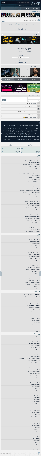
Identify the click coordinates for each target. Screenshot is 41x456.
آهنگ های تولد (7, 79)
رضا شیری (3, 128)
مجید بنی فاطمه (8, 134)
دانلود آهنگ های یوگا (35, 436)
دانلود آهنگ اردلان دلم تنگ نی (34, 229)
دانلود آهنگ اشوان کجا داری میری (34, 343)
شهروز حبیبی (9, 131)
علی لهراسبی (16, 133)
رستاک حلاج (9, 128)
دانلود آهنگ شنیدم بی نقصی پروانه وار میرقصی (32, 220)
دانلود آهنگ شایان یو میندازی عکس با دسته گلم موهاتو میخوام (29, 190)
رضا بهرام (6, 128)
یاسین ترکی (20, 141)
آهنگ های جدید (34, 79)
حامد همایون (7, 127)
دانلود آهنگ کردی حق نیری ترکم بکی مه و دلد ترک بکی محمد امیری (29, 358)
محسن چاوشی (28, 136)
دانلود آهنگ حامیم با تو (35, 243)
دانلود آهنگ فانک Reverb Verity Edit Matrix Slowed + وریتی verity (28, 225)
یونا (13, 141)
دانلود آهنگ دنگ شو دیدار (35, 369)
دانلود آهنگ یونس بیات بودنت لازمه (33, 265)
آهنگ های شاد (20, 79)
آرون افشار (31, 125)
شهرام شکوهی (17, 131)
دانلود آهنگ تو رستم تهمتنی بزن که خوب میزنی (32, 275)
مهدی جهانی (33, 139)
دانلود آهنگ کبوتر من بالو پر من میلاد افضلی (32, 362)
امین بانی (3, 125)
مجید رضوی (37, 136)
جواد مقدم (14, 127)
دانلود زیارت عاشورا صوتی (35, 320)
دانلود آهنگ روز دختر (35, 399)
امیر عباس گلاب (11, 125)
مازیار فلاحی (15, 134)
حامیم (3, 127)
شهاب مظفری (21, 131)
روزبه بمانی (30, 130)
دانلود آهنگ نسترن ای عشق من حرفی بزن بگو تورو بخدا (30, 192)
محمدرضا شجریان (36, 137)
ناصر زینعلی (34, 141)
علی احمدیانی (33, 133)
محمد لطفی (6, 136)
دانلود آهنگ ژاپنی (36, 429)
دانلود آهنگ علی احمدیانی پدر (34, 339)
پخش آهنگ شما (26, 8)
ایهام (34, 127)
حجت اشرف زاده (37, 128)
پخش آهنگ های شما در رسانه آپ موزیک (9, 5)
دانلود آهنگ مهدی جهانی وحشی (34, 352)
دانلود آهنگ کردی (36, 449)
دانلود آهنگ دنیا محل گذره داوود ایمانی (33, 367)
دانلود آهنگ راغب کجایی (35, 356)
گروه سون (19, 134)
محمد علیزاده (10, 136)
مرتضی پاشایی (23, 137)
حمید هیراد (15, 128)
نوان (31, 141)
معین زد (3, 137)
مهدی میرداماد (21, 139)
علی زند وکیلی (24, 133)
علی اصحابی (28, 133)
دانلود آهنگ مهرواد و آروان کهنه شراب (33, 188)
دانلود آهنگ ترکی (36, 397)
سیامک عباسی (15, 130)
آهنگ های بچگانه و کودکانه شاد (34, 408)
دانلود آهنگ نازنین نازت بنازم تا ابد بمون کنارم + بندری (31, 209)
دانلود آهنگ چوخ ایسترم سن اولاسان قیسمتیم (32, 160)
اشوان (14, 125)
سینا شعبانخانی (29, 131)
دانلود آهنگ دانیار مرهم (35, 183)
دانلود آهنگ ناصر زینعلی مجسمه (34, 286)
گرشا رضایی (22, 134)
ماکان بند (12, 134)
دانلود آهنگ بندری (36, 421)
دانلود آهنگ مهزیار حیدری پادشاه (34, 373)
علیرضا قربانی (37, 134)
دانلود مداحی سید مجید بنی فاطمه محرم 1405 (32, 303)
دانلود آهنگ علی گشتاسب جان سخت (33, 181)
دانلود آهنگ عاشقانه (36, 390)
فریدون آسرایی (27, 134)
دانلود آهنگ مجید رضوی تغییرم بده (33, 278)
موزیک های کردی (36, 418)
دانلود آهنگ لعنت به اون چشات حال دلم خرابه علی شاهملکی (30, 158)
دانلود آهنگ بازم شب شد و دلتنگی (34, 162)
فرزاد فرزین (30, 134)
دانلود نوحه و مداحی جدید (35, 393)
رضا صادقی (37, 130)
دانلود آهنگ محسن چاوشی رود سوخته (33, 247)
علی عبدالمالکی (20, 133)
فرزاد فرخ (34, 134)
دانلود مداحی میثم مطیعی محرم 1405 (33, 305)
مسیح (5, 137)
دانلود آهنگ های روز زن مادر (34, 406)
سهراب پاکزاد (19, 130)
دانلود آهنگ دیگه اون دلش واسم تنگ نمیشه (32, 212)
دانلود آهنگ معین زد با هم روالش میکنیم (33, 273)
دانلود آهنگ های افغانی (35, 412)
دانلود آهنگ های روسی (35, 425)
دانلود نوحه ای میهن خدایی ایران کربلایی (33, 284)
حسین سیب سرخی (31, 128)
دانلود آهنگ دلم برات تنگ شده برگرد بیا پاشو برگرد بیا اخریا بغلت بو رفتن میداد (27, 173)
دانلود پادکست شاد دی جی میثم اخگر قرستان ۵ (32, 194)
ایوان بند (32, 127)
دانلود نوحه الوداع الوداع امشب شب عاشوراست (32, 314)
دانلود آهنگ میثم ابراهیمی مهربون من (33, 263)
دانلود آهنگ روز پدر (36, 395)
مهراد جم (13, 139)
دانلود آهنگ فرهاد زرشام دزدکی (34, 199)
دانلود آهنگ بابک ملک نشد (35, 179)
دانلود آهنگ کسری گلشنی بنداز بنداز (33, 371)
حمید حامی (27, 128)
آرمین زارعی (35, 125)
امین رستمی (37, 127)
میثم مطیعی (5, 139)
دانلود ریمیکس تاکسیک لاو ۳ (34, 175)
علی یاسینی (12, 133)
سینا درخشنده (33, 131)
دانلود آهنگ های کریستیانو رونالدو (34, 214)
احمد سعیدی (18, 125)
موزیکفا (30, 145)
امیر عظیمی (6, 125)
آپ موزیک (35, 3)
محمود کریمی (27, 137)
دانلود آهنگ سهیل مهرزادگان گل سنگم (33, 280)
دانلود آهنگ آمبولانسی (35, 444)
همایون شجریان (28, 141)
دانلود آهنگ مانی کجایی (35, 345)
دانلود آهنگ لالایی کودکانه (35, 384)
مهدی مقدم (25, 139)
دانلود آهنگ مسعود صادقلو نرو (33, 19)
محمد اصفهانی (14, 136)
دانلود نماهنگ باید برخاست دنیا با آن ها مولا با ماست (31, 296)
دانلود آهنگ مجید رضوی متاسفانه (34, 288)
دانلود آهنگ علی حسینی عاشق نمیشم (33, 341)
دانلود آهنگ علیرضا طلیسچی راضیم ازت (33, 377)
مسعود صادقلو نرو (20, 61)
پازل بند (17, 127)
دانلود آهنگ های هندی (35, 442)
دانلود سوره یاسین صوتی (35, 322)
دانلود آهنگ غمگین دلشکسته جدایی (33, 416)
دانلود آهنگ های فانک (35, 403)
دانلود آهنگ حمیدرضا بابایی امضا (34, 349)
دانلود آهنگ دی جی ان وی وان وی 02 (33, 252)
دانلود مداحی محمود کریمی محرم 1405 (33, 301)
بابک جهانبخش (29, 127)
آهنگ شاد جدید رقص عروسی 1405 (33, 267)
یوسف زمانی (16, 141)
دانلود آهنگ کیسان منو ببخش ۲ (34, 354)
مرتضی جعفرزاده (18, 137)
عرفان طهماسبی (37, 133)
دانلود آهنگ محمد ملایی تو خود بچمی (33, 196)
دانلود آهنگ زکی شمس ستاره (34, 241)
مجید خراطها (4, 134)
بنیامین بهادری (24, 127)
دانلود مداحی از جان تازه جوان (34, 298)
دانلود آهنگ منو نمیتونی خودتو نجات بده (32, 231)
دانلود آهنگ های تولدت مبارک (34, 271)
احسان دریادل (22, 125)
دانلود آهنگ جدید (36, 388)
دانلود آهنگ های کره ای (35, 431)
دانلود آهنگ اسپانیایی (35, 427)
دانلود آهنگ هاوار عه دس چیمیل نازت (33, 227)
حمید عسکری (23, 128)
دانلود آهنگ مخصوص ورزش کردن (33, 414)
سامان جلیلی (23, 130)
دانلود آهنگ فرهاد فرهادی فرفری (34, 347)
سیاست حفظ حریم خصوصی (7, 453)
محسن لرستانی (23, 136)
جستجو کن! (3, 2)
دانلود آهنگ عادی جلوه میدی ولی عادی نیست (32, 216)
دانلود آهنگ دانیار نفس (35, 186)
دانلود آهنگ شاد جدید (35, 386)
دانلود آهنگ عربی (36, 423)
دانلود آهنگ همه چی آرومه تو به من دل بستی (32, 166)
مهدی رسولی (29, 139)
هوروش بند (23, 141)
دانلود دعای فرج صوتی (35, 324)
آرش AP (38, 125)
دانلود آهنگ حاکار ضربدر (35, 250)
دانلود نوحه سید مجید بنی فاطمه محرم (33, 375)
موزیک (24, 24)
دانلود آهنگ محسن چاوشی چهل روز (33, 260)
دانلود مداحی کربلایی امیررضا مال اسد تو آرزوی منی (31, 294)
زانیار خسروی (27, 130)
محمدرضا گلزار (32, 137)
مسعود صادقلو (17, 24)
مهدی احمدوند (37, 139)
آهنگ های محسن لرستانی (35, 447)
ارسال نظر (3, 100)
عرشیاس (5, 131)
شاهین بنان (24, 131)
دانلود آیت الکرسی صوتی (35, 318)
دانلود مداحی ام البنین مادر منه (34, 309)
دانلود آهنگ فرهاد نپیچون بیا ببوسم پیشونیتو (32, 201)
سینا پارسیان (37, 131)
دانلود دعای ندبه (36, 329)
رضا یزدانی (34, 130)
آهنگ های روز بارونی (36, 438)
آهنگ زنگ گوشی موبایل (35, 401)
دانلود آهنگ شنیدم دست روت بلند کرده (33, 168)
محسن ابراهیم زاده (32, 136)
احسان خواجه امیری (27, 125)
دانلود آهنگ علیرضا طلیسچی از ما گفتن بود (32, 269)
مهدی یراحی (16, 139)
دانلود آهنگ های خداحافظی (34, 434)
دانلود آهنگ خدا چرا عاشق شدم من (33, 364)
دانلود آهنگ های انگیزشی (35, 440)
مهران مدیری (9, 139)
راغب (12, 128)
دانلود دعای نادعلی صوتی (35, 326)
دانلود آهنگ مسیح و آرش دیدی (34, 254)
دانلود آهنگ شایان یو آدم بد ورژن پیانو (33, 203)
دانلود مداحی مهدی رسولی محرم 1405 (33, 307)
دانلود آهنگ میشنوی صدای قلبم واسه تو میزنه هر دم (31, 164)
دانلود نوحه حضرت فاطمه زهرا (34, 316)
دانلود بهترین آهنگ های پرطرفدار (34, 380)
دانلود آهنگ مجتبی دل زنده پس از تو (33, 177)
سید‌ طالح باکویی (10, 130)
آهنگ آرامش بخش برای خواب (34, 410)
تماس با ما (32, 8)
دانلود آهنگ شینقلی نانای (35, 171)
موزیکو (10, 145)
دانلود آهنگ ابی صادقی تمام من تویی (33, 245)
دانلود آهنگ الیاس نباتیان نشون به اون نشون (32, 218)
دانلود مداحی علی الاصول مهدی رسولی (33, 311)
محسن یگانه (18, 136)
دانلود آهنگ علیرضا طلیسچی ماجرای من (33, 256)
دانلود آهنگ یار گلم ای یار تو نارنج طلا (33, 360)
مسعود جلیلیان (13, 137)
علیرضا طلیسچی (3, 133)
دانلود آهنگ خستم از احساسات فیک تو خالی (32, 207)
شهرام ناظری (12, 131)
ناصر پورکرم (37, 141)
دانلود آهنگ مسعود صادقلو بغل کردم (33, 336)
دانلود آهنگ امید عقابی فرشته (34, 258)
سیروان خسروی (5, 130)
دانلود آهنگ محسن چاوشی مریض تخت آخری (32, 282)
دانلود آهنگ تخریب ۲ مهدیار (34, 222)
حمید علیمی (19, 128)
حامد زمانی (10, 127)
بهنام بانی (20, 127)
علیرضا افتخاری (8, 133)
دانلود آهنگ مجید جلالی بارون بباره (33, 205)
